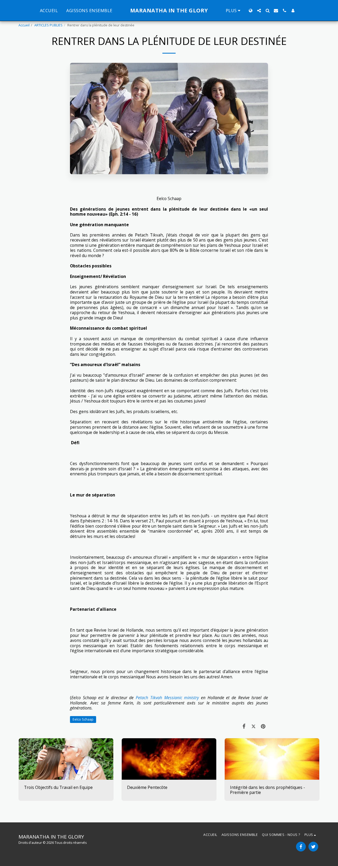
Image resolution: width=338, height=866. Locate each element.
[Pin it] (263, 726)
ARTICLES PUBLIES (48, 25)
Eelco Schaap (83, 719)
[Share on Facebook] (244, 726)
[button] (259, 10)
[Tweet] (253, 726)
